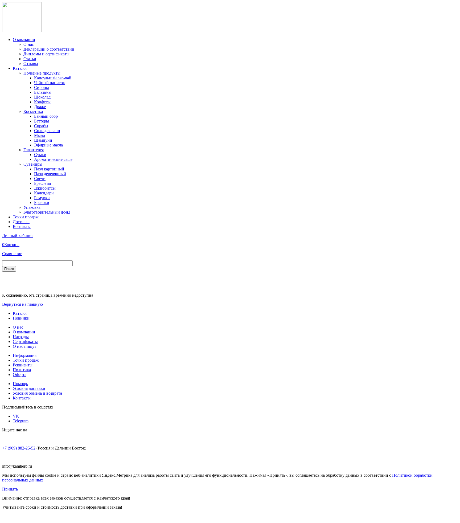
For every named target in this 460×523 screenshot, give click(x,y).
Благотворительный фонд (46, 212)
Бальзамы (42, 92)
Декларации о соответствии (48, 49)
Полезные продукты (41, 73)
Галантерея (33, 150)
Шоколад (42, 97)
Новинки (21, 318)
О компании (24, 39)
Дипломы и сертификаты (46, 54)
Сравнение (12, 253)
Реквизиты (22, 365)
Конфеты (42, 102)
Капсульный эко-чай (52, 78)
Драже (40, 106)
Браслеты (42, 183)
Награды (21, 336)
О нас (28, 44)
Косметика (33, 111)
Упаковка (31, 207)
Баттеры (41, 121)
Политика (22, 369)
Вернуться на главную (22, 304)
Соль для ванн (47, 130)
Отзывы (30, 63)
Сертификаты (25, 341)
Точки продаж (26, 217)
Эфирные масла (48, 145)
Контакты (22, 226)
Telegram (20, 421)
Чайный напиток (49, 82)
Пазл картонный (49, 169)
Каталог (20, 68)
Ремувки (42, 197)
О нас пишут (24, 346)
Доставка (21, 221)
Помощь (20, 383)
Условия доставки (29, 388)
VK (16, 416)
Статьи (29, 58)
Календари (44, 193)
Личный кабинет (17, 235)
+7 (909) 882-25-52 (18, 448)
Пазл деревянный (50, 173)
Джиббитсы (45, 188)
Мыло (39, 135)
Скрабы (41, 126)
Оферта (19, 374)
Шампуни (43, 140)
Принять (10, 489)
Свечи (40, 178)
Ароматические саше (53, 159)
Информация (24, 355)
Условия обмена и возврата (37, 393)
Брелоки (41, 202)
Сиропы (41, 87)
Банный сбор (46, 116)
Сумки (40, 154)
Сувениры (32, 164)
